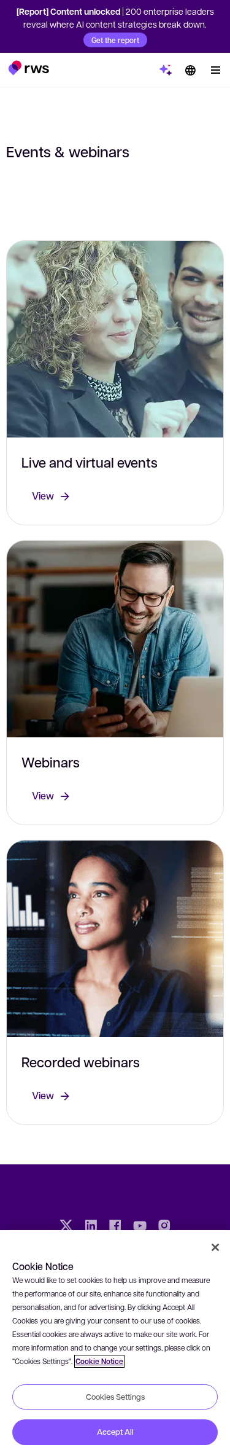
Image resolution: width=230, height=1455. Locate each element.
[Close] (215, 1247)
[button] (28, 67)
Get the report (115, 40)
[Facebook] (115, 1227)
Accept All (115, 1431)
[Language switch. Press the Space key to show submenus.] (190, 70)
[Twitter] (66, 1227)
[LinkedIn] (90, 1227)
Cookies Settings (115, 1396)
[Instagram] (164, 1227)
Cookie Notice (99, 1361)
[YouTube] (139, 1227)
